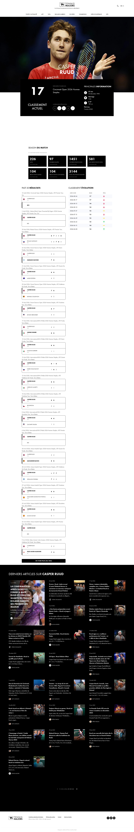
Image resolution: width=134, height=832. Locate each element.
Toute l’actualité (31, 14)
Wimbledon (83, 14)
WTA (49, 14)
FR (121, 6)
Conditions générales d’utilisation (36, 817)
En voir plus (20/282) (44, 561)
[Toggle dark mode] (118, 6)
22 (73, 789)
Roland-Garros (60, 14)
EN (123, 6)
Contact (59, 817)
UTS (107, 14)
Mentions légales (68, 817)
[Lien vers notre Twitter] (111, 818)
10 (68, 789)
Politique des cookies (50, 817)
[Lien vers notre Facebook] (108, 818)
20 (71, 789)
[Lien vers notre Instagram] (114, 818)
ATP (42, 14)
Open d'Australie (96, 14)
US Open (72, 14)
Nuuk (75, 830)
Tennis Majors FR (67, 4)
